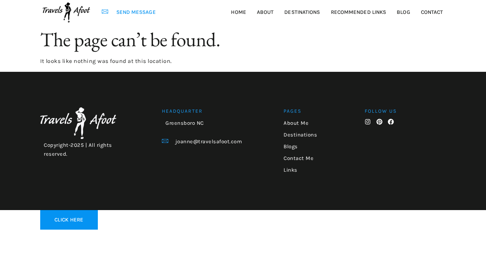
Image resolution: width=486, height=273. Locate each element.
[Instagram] (368, 122)
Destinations (302, 12)
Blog (403, 12)
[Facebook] (391, 122)
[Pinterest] (379, 122)
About (265, 12)
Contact (432, 12)
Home (238, 12)
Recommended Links (358, 12)
